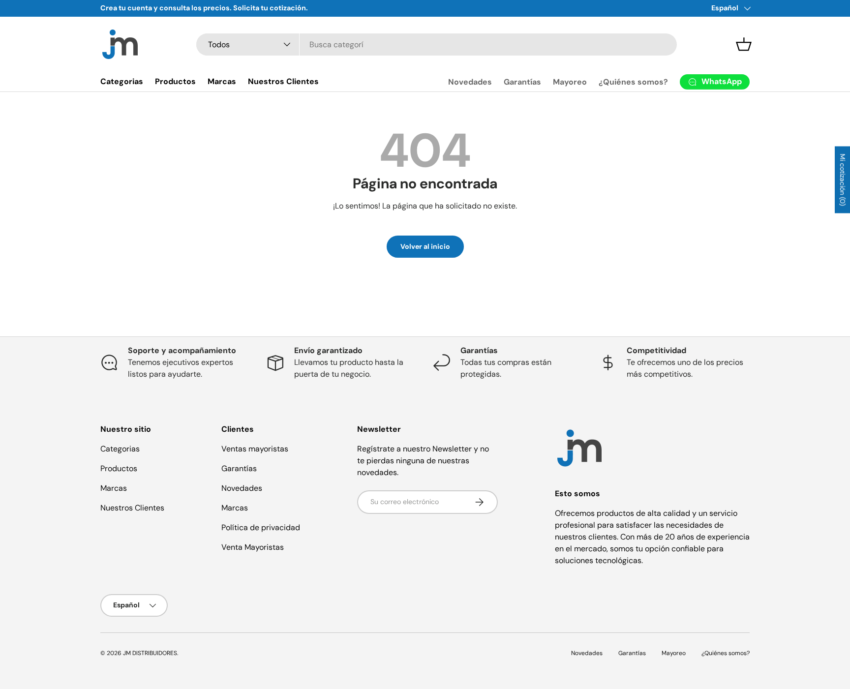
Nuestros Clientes (283, 81)
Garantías (522, 82)
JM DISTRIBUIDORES (150, 653)
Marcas (222, 81)
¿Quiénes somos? (633, 82)
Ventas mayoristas (254, 449)
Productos (175, 81)
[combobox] (436, 44)
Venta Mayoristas (252, 547)
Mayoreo (570, 82)
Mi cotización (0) (842, 180)
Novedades (470, 82)
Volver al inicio (425, 246)
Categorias (121, 81)
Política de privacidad (260, 527)
